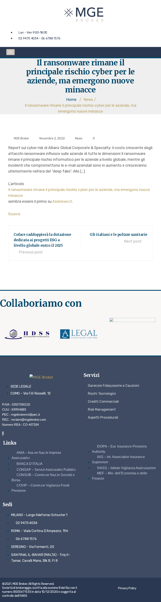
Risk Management (102, 409)
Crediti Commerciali (103, 401)
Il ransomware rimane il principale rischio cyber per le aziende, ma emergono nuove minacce (79, 192)
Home (71, 99)
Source (14, 214)
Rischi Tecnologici (102, 394)
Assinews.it (62, 201)
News (78, 138)
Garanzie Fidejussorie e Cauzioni (113, 386)
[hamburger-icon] (10, 52)
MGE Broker (21, 138)
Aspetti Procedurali (103, 417)
